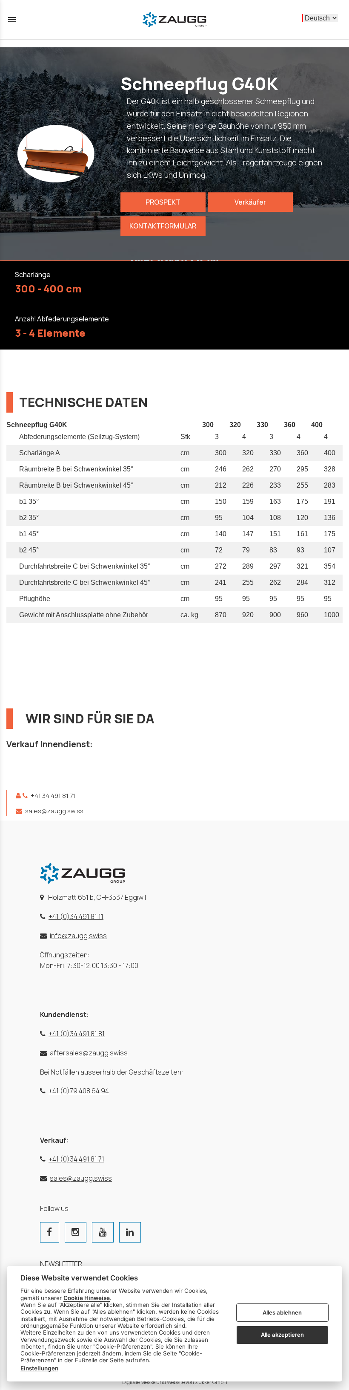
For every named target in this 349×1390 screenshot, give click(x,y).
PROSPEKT (163, 202)
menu (12, 19)
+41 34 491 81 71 (52, 795)
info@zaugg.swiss (78, 935)
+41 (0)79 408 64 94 (79, 1090)
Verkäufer (250, 202)
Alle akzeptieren (282, 1334)
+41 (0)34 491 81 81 (77, 1033)
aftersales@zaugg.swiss (89, 1053)
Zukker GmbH (211, 1382)
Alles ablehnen (282, 1312)
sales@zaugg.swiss (53, 810)
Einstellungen (39, 1368)
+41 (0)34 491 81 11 (76, 916)
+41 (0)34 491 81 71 (76, 1159)
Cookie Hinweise (86, 1298)
